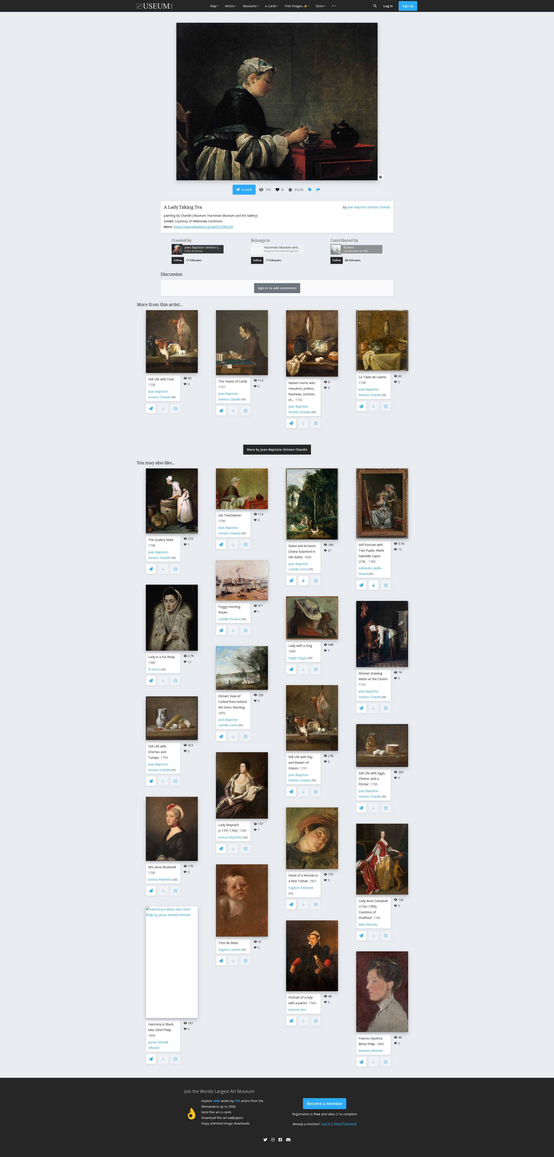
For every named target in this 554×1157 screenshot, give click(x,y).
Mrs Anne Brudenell (162, 867)
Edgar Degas (297, 658)
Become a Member (325, 1103)
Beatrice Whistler (371, 1051)
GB (175, 879)
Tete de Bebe (228, 943)
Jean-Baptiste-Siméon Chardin (368, 207)
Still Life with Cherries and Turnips (157, 752)
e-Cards (270, 6)
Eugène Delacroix (300, 888)
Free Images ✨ (296, 6)
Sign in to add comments (277, 288)
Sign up (408, 6)
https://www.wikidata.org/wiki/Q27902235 (203, 227)
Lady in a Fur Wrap (161, 657)
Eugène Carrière (229, 949)
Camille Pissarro (229, 619)
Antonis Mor (297, 1010)
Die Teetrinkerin (229, 515)
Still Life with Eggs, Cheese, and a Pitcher (372, 778)
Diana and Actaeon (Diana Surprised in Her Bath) (302, 551)
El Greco (154, 669)
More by (277, 449)
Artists (229, 6)
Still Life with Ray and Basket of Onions (300, 762)
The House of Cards (232, 381)
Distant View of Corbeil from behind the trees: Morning (232, 701)
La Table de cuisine (372, 377)
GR (163, 669)
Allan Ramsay (368, 924)
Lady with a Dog (300, 646)
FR (173, 397)
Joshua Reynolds (160, 879)
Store (320, 6)
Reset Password (345, 1123)
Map (213, 6)
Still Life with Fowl (161, 379)
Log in (388, 6)
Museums (250, 6)
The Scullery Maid (160, 540)
